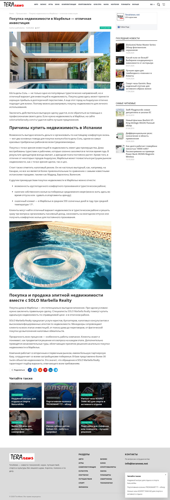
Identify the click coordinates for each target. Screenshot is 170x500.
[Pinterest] (45, 370)
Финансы (83, 487)
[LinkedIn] (50, 370)
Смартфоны (106, 479)
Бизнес (43, 4)
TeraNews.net (132, 15)
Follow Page (123, 27)
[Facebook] (30, 370)
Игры (50, 4)
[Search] (158, 4)
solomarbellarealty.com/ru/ (23, 119)
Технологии (106, 483)
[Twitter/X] (35, 370)
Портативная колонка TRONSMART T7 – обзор (58, 403)
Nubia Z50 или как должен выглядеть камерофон (22, 429)
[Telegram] (56, 370)
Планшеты (125, 4)
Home (11, 13)
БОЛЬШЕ (135, 4)
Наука (106, 4)
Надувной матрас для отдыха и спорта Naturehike (23, 401)
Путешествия (21, 13)
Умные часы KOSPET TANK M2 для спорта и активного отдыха (93, 401)
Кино (57, 4)
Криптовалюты (85, 4)
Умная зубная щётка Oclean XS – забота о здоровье (57, 429)
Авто (36, 4)
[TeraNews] (14, 4)
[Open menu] (164, 4)
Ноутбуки (115, 4)
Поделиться (19, 370)
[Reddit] (40, 370)
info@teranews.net (136, 463)
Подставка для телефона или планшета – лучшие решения (95, 429)
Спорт (81, 483)
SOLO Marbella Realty (79, 311)
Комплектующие (69, 4)
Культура (97, 4)
